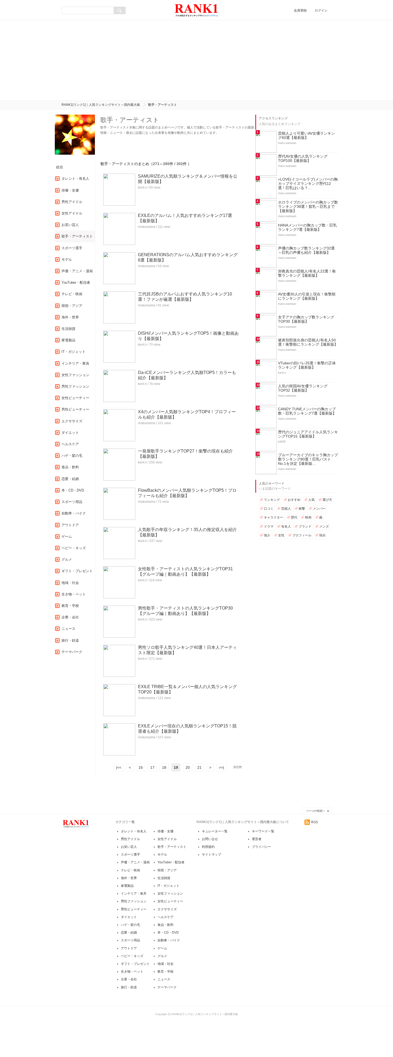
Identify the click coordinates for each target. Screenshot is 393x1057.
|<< (118, 767)
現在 (322, 535)
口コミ (268, 508)
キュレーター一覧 (215, 831)
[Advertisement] (196, 60)
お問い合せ (210, 839)
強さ (267, 535)
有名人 (286, 526)
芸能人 (286, 508)
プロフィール (301, 535)
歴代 (294, 517)
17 (152, 767)
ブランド (305, 526)
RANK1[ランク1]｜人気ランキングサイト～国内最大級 (100, 105)
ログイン (321, 10)
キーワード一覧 (263, 831)
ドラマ (268, 526)
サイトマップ (211, 854)
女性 (281, 535)
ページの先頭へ (315, 810)
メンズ (324, 526)
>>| (221, 767)
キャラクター (273, 517)
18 (164, 767)
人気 (311, 500)
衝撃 (302, 508)
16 (140, 767)
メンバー (319, 508)
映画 (308, 517)
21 (199, 767)
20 (188, 767)
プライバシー (261, 847)
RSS (314, 822)
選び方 (327, 500)
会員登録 (300, 10)
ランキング (272, 500)
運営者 (256, 839)
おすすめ (294, 500)
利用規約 (208, 847)
